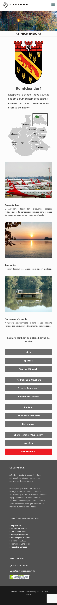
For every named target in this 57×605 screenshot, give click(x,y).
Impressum (16, 525)
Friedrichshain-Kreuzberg (28, 379)
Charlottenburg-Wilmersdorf (28, 434)
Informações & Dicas (20, 537)
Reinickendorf (28, 451)
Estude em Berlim (19, 528)
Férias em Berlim (18, 531)
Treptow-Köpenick (28, 369)
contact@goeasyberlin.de (23, 571)
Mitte (28, 352)
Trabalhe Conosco (19, 547)
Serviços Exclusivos (19, 534)
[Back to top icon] (51, 599)
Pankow (28, 407)
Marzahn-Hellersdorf (28, 396)
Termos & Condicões (20, 543)
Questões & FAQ (18, 540)
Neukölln (28, 443)
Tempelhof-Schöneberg (28, 415)
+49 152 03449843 (21, 565)
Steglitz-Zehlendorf (28, 388)
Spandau (28, 360)
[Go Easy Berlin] (26, 4)
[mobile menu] (53, 4)
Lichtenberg (28, 424)
